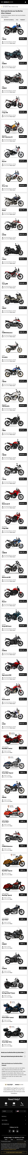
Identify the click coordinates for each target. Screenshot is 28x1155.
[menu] (2, 2)
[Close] (25, 1141)
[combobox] (14, 6)
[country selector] (20, 1111)
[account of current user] (25, 2)
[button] (14, 1052)
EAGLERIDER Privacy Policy (10, 1149)
